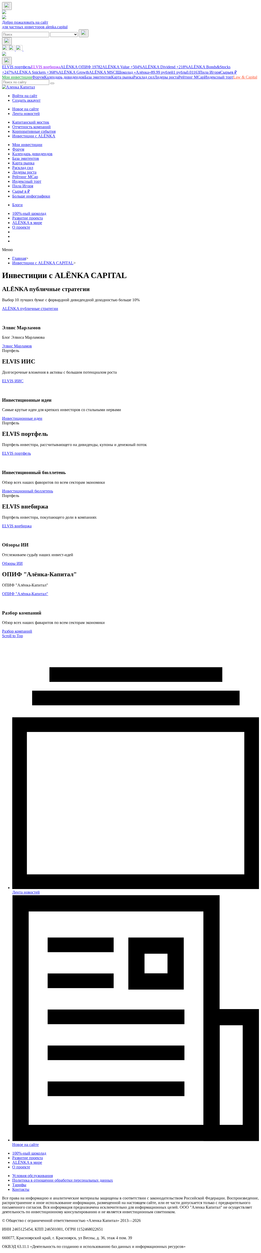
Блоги (17, 205)
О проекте (21, 227)
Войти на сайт (24, 96)
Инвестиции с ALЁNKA (33, 136)
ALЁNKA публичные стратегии (30, 308)
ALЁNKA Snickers (36, 72)
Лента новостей (26, 113)
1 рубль (186, 72)
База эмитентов (25, 158)
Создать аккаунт (26, 100)
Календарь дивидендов (32, 154)
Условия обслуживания (32, 1175)
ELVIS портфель (16, 67)
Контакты (20, 1189)
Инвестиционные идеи (22, 418)
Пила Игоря (209, 72)
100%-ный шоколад (29, 213)
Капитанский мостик (30, 122)
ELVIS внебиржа (45, 67)
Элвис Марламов (17, 346)
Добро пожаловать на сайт (25, 22)
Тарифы (19, 1185)
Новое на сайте (25, 109)
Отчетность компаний (31, 127)
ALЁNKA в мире (27, 222)
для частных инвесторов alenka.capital (35, 27)
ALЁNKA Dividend (165, 67)
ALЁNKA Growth (73, 72)
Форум (18, 149)
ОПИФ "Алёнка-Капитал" (25, 594)
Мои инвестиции (27, 144)
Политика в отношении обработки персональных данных (62, 1180)
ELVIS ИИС (12, 381)
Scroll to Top (12, 636)
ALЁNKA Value (122, 67)
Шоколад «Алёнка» (145, 72)
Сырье (228, 72)
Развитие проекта (27, 218)
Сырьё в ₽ (21, 191)
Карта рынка (23, 163)
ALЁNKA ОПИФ (81, 67)
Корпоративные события (34, 131)
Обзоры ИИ (12, 563)
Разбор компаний (17, 631)
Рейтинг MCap (25, 177)
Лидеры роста (24, 172)
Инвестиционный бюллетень (27, 491)
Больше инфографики (31, 196)
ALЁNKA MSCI (103, 72)
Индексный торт (26, 181)
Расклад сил (22, 167)
